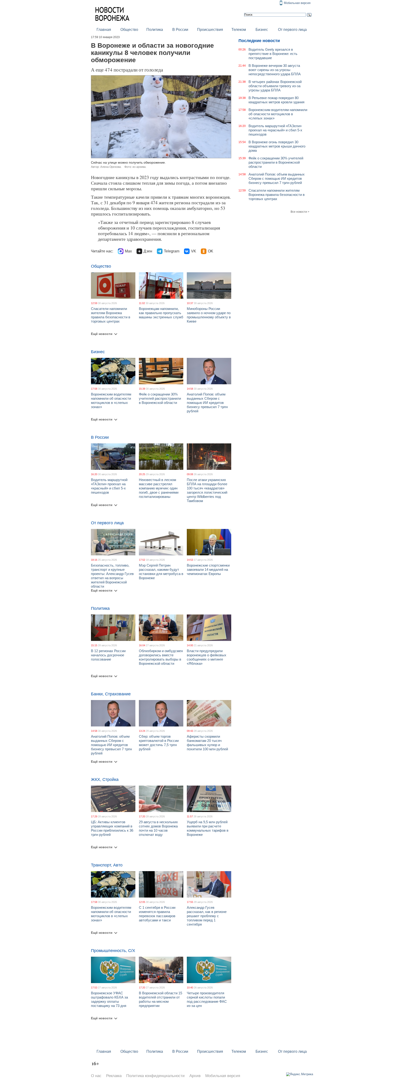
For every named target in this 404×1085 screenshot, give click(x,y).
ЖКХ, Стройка (105, 779)
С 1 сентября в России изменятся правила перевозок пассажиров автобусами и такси (157, 913)
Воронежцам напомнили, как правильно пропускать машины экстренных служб (161, 313)
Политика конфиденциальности (155, 1076)
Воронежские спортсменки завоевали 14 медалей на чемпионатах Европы (208, 569)
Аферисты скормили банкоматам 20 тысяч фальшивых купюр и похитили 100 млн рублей (207, 742)
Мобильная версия (297, 3)
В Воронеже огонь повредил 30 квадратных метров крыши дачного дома (277, 146)
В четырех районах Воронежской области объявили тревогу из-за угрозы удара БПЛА (275, 86)
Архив (195, 1076)
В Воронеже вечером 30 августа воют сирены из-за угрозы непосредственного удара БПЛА (275, 70)
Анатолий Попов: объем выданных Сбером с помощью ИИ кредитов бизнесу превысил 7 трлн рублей (207, 402)
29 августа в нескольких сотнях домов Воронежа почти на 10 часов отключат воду (158, 828)
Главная (104, 30)
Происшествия (210, 30)
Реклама (114, 1076)
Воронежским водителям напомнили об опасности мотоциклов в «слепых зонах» (111, 400)
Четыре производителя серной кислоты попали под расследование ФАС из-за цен (207, 999)
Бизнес (262, 30)
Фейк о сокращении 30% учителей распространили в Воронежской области (160, 398)
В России (180, 30)
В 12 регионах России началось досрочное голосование (108, 655)
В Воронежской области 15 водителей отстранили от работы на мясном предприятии (160, 999)
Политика (154, 30)
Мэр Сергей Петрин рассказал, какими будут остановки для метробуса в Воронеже (161, 571)
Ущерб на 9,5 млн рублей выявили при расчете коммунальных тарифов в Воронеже (207, 828)
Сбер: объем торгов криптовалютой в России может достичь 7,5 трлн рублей (159, 742)
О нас (96, 1076)
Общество (129, 30)
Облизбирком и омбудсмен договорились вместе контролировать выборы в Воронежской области (161, 657)
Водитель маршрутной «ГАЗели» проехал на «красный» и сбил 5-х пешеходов (109, 486)
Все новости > (300, 211)
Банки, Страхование (111, 694)
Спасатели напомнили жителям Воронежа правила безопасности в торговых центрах (110, 315)
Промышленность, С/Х (113, 950)
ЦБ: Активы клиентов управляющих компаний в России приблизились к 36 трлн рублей (112, 828)
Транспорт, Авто (107, 865)
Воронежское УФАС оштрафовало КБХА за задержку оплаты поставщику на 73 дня (109, 999)
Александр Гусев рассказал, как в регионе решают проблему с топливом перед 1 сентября (207, 915)
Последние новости (259, 40)
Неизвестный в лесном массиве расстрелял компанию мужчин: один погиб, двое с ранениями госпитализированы (158, 488)
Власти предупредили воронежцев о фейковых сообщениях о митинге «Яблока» (206, 657)
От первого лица (292, 30)
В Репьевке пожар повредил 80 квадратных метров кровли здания (276, 100)
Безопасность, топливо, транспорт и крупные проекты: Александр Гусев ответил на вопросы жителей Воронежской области (112, 575)
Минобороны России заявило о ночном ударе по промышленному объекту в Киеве (209, 315)
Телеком (238, 30)
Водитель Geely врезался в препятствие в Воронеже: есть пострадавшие (273, 53)
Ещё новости (101, 334)
